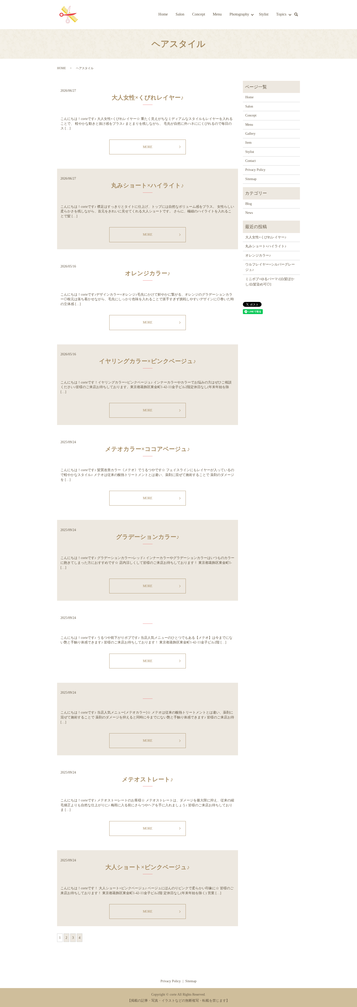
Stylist (263, 14)
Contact (250, 161)
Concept (198, 14)
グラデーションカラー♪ (147, 537)
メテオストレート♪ (147, 779)
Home (163, 14)
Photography (239, 14)
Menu (217, 14)
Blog (248, 204)
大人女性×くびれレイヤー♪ (148, 97)
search (296, 14)
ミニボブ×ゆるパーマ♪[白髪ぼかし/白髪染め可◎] (269, 281)
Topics (281, 14)
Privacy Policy (255, 170)
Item (248, 142)
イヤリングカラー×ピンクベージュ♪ (147, 361)
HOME (61, 68)
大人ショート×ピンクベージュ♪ (147, 867)
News (249, 213)
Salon (180, 14)
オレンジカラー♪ (147, 273)
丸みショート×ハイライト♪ (147, 185)
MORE (148, 147)
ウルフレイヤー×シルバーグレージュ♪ (270, 267)
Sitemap (250, 179)
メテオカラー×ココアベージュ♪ (147, 449)
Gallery (250, 133)
